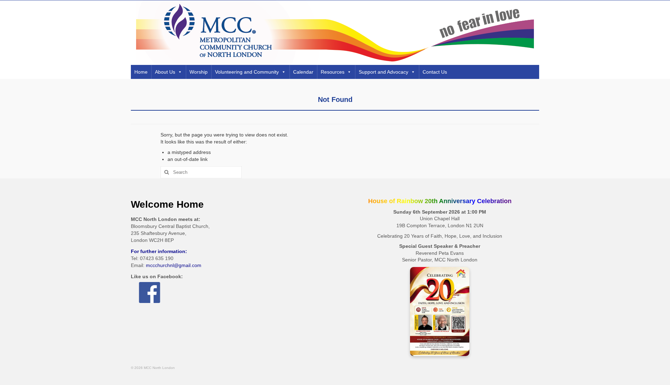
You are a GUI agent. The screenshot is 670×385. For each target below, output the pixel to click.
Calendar (303, 72)
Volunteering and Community (247, 72)
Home (141, 72)
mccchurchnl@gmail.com (173, 265)
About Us (165, 72)
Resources (332, 72)
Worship (198, 72)
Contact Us (435, 72)
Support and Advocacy (383, 72)
